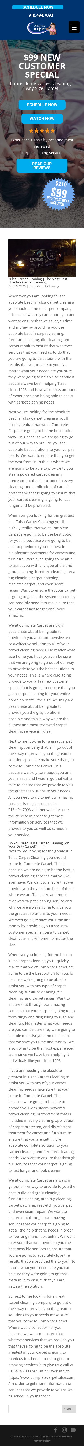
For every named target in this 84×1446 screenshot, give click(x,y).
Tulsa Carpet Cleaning (44, 286)
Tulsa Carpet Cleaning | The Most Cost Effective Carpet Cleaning (37, 280)
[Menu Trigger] (74, 27)
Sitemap (67, 1436)
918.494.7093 (41, 15)
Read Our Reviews (42, 165)
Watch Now (42, 118)
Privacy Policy (42, 1440)
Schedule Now (38, 7)
